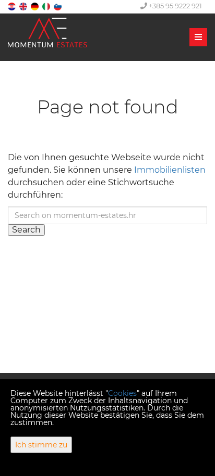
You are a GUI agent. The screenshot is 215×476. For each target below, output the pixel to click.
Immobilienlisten (170, 170)
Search (26, 230)
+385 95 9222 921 (174, 6)
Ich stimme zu (41, 444)
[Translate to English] (24, 6)
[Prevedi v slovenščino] (58, 6)
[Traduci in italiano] (47, 6)
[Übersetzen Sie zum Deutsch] (35, 6)
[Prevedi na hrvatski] (12, 6)
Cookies (122, 393)
